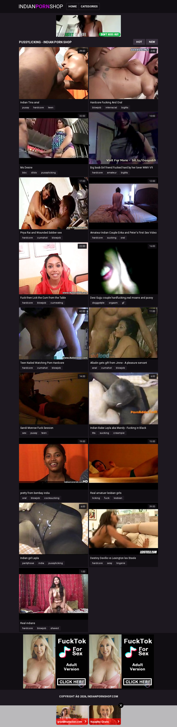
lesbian (118, 498)
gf (123, 302)
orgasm (113, 302)
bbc (24, 172)
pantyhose (28, 563)
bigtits (124, 107)
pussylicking (48, 172)
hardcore (38, 107)
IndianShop (41, 6)
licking (96, 498)
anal (94, 368)
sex (24, 433)
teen (50, 107)
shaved (55, 628)
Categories (89, 6)
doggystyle (98, 302)
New (152, 41)
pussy (25, 107)
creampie (119, 433)
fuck (106, 498)
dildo (34, 172)
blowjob (96, 107)
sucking (111, 237)
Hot (139, 41)
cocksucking (51, 498)
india (41, 563)
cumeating (57, 302)
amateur (112, 172)
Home (72, 6)
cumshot (42, 237)
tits (93, 433)
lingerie (120, 563)
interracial (111, 107)
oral (123, 237)
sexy (109, 563)
